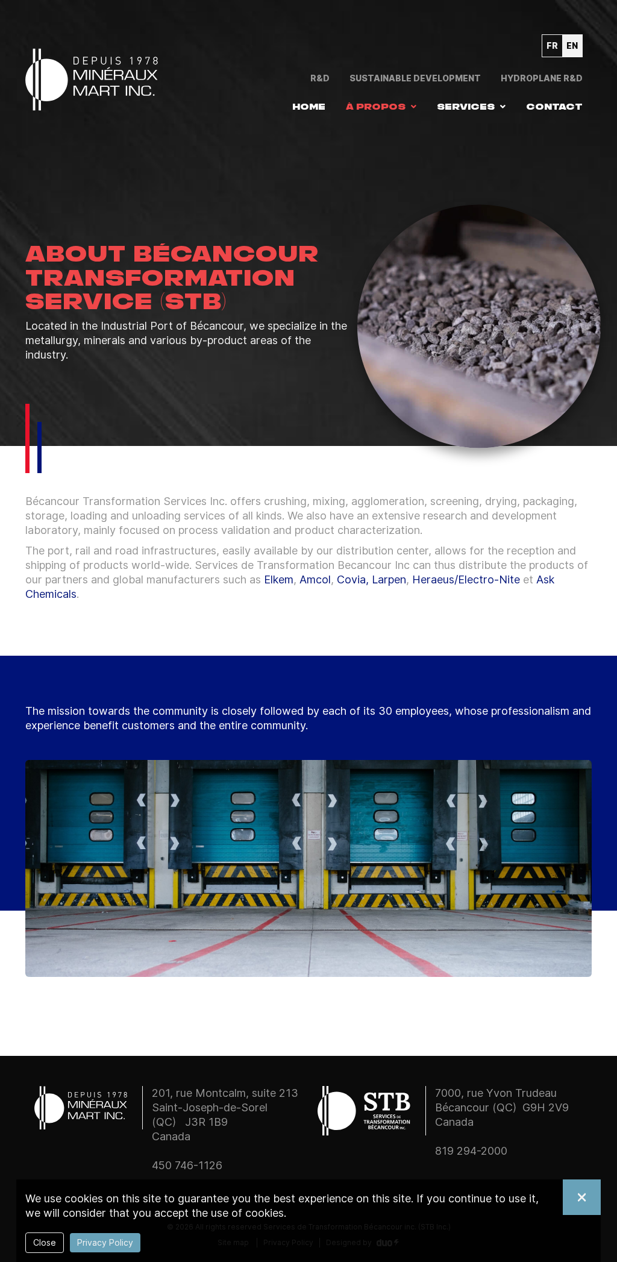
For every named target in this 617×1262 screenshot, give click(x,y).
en (572, 45)
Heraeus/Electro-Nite (466, 579)
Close (44, 1242)
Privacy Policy (105, 1242)
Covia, (353, 579)
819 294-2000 (471, 1150)
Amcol (315, 579)
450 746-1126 (187, 1165)
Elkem (278, 579)
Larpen (389, 579)
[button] (381, 107)
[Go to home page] (91, 77)
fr (552, 45)
